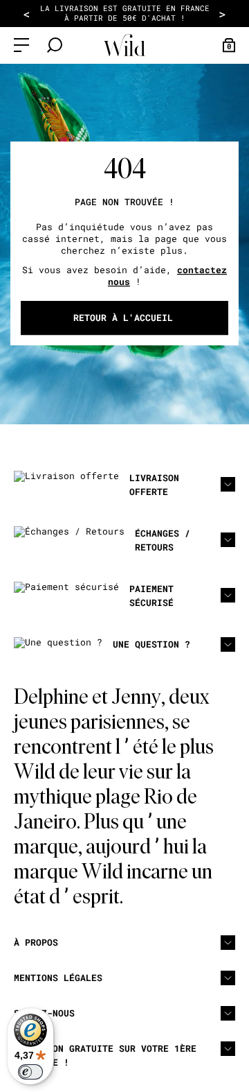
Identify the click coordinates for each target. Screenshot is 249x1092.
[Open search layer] (54, 45)
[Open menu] (21, 45)
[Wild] (124, 45)
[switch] (30, 1072)
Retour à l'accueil (123, 317)
